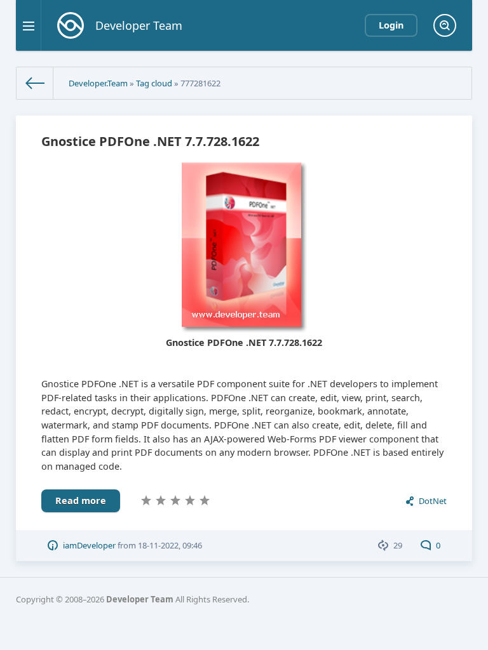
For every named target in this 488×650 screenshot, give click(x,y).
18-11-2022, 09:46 (170, 545)
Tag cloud (154, 83)
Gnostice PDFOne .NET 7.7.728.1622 (150, 141)
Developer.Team (98, 83)
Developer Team (139, 599)
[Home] (35, 83)
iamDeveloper (89, 545)
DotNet (433, 501)
